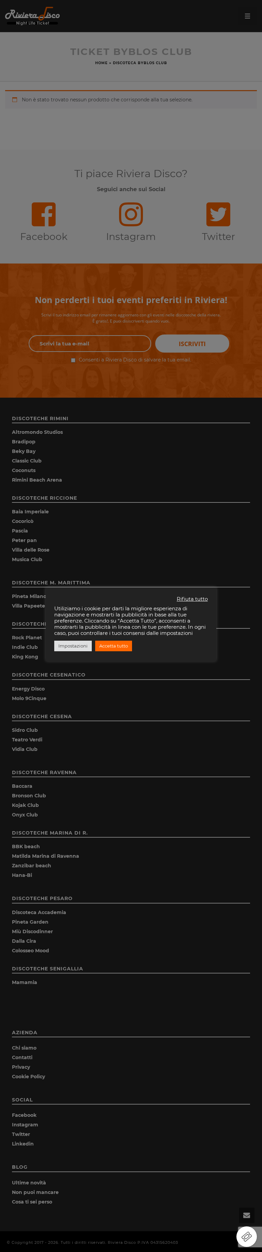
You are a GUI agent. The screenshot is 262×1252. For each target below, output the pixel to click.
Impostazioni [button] (73, 646)
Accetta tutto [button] (113, 646)
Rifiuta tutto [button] (192, 599)
